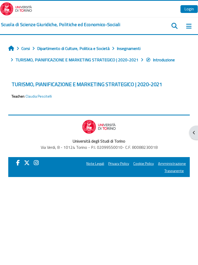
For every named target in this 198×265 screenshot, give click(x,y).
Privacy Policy (118, 163)
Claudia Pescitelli (39, 96)
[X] (27, 162)
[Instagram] (36, 162)
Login (189, 9)
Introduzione (164, 60)
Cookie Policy (143, 163)
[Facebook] (18, 162)
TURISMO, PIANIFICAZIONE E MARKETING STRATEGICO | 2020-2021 (87, 84)
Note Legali (95, 163)
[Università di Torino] (16, 8)
